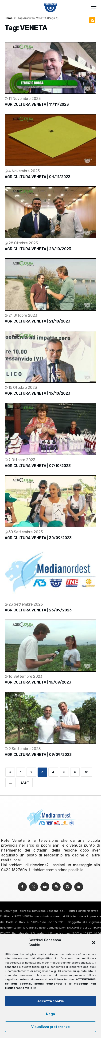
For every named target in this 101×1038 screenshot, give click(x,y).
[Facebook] (22, 886)
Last (25, 782)
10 (86, 772)
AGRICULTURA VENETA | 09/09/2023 (38, 754)
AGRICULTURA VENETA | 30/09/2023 (38, 538)
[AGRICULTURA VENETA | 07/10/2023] (50, 429)
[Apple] (78, 886)
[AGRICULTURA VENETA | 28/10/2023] (50, 212)
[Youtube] (44, 886)
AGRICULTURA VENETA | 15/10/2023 (37, 393)
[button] (93, 942)
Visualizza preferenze (50, 1027)
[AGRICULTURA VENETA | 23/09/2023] (50, 573)
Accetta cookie (50, 1001)
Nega (50, 1014)
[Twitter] (33, 886)
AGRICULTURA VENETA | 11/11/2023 (37, 104)
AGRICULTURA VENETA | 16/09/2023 (38, 682)
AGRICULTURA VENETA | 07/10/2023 (38, 465)
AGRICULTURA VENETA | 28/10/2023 (38, 249)
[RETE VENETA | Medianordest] (50, 2)
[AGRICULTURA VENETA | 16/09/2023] (50, 646)
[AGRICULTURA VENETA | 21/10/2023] (50, 284)
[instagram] (56, 886)
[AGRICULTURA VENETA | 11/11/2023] (50, 68)
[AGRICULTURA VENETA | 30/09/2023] (50, 501)
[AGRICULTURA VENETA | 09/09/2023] (50, 718)
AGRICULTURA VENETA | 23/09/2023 (38, 610)
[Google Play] (67, 886)
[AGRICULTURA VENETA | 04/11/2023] (50, 140)
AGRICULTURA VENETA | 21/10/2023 (37, 321)
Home (8, 18)
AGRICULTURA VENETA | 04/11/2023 (37, 177)
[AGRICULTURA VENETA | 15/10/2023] (50, 357)
